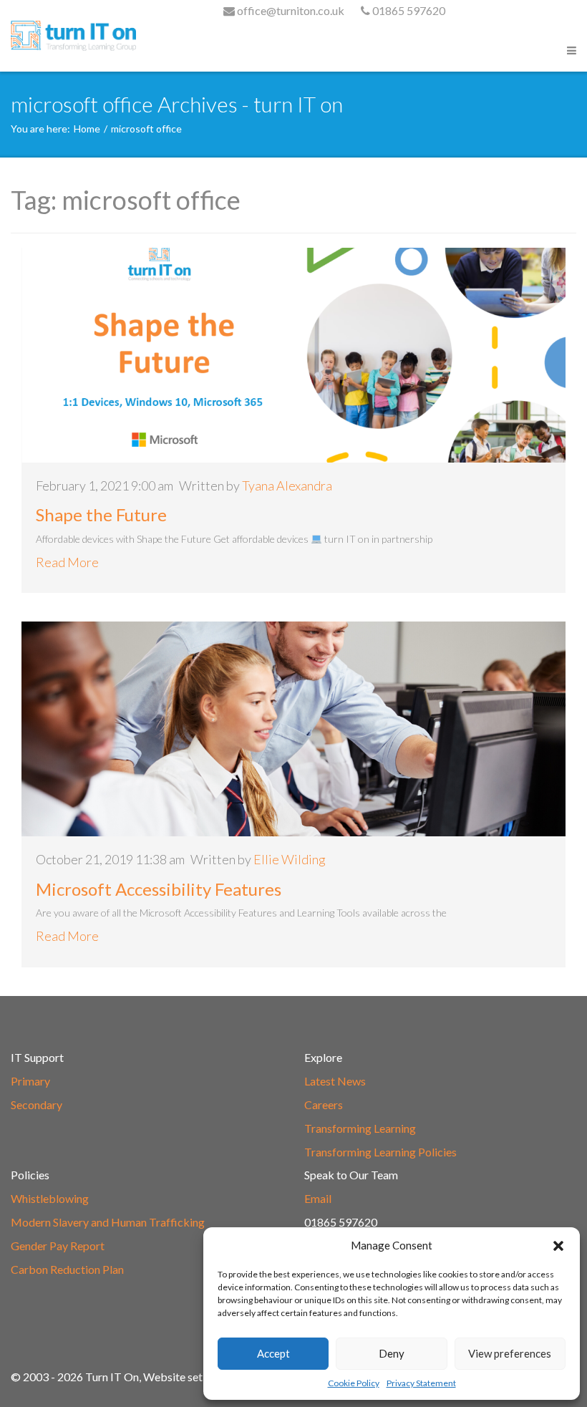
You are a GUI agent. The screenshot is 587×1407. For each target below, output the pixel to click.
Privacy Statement (421, 1383)
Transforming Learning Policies (380, 1152)
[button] (558, 1246)
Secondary (36, 1104)
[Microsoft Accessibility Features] (293, 729)
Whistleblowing (50, 1198)
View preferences (509, 1353)
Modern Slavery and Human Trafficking (108, 1222)
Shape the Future (101, 514)
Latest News (335, 1081)
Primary (30, 1081)
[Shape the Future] (293, 355)
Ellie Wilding (289, 859)
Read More (67, 562)
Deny (391, 1353)
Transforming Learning (360, 1128)
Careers (323, 1104)
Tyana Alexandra (287, 485)
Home (87, 128)
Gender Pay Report (58, 1245)
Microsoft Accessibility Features (158, 889)
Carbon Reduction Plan (67, 1269)
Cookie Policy (353, 1383)
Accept (273, 1353)
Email (317, 1198)
